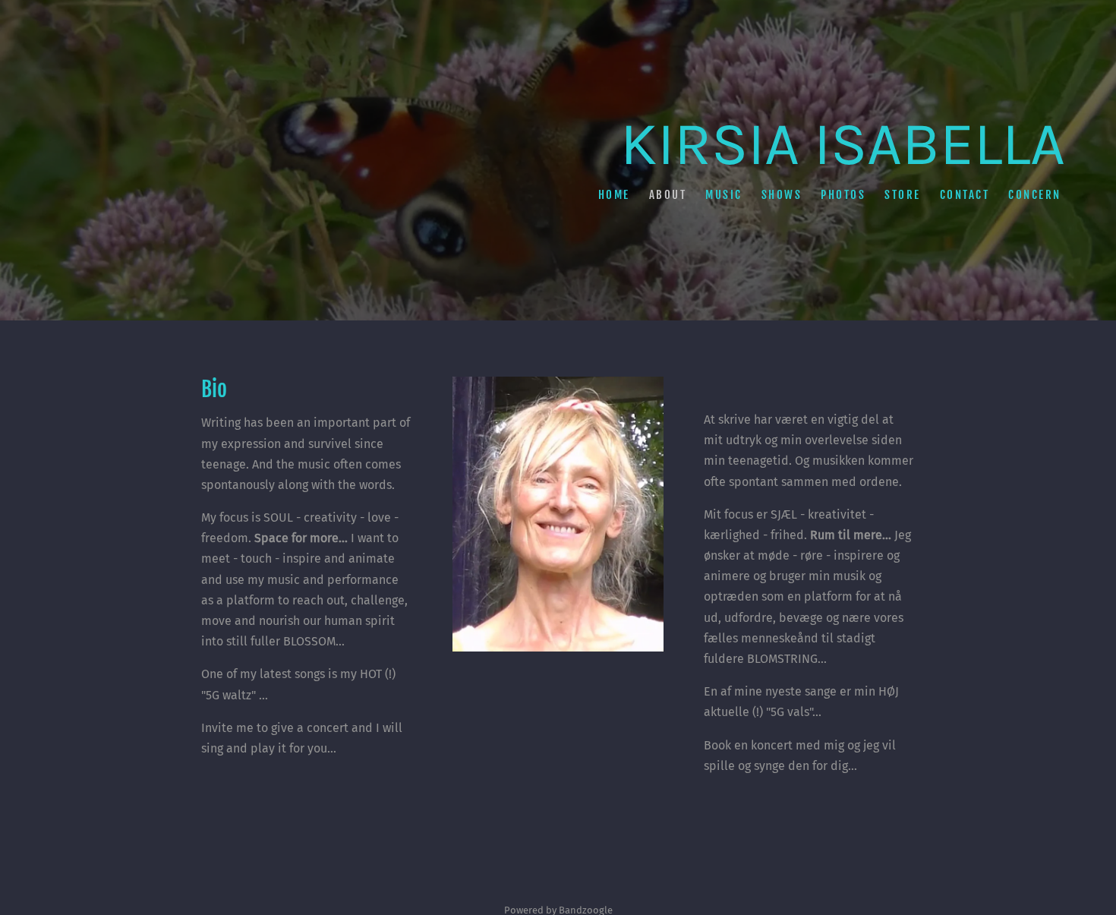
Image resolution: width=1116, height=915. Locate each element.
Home (613, 194)
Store (902, 194)
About (667, 194)
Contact (964, 194)
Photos (843, 194)
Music (723, 194)
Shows (781, 194)
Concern (1034, 194)
